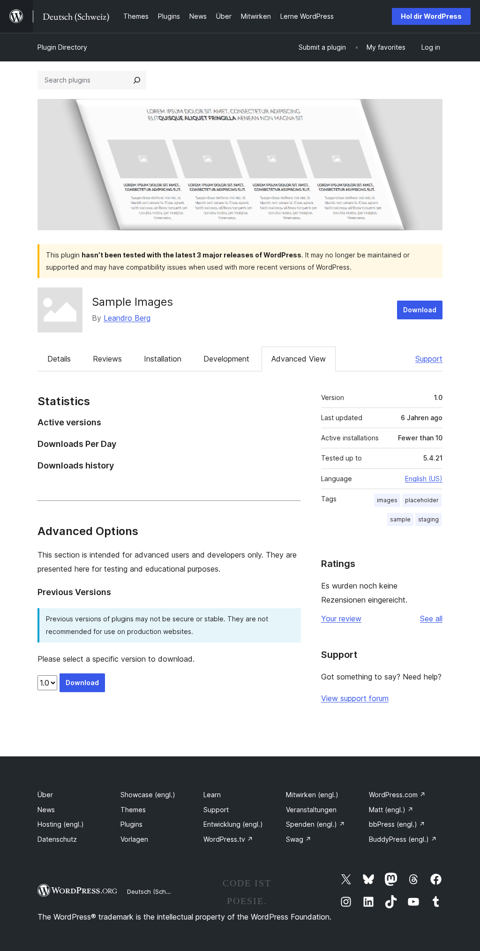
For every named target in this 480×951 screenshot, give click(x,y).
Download (419, 310)
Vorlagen (134, 839)
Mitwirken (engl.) (312, 795)
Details (59, 358)
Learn (212, 795)
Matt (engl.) (391, 810)
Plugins (131, 824)
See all (431, 618)
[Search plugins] (137, 80)
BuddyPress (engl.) (403, 839)
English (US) (423, 479)
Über (45, 795)
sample (400, 519)
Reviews (107, 358)
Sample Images (132, 302)
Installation (162, 358)
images (387, 500)
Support (428, 358)
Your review (341, 618)
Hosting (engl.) (61, 824)
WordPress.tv (228, 839)
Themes (133, 810)
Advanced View (298, 358)
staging (428, 519)
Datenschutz (57, 839)
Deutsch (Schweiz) (154, 891)
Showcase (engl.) (147, 795)
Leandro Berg (127, 318)
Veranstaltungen (311, 810)
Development (226, 358)
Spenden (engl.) (315, 824)
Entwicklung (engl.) (233, 824)
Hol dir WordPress (431, 16)
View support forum (355, 698)
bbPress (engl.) (397, 824)
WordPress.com (397, 795)
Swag (298, 839)
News (46, 810)
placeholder (422, 500)
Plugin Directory (62, 47)
